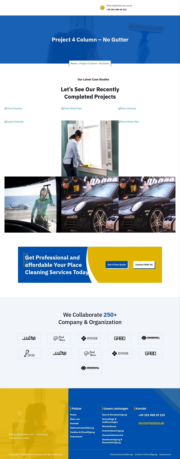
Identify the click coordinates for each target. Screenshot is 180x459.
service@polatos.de (151, 423)
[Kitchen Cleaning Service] (147, 148)
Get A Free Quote (117, 264)
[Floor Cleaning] (32, 113)
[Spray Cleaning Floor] (147, 113)
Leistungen (43, 7)
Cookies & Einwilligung (82, 432)
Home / (74, 63)
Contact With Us (144, 264)
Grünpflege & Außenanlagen (110, 420)
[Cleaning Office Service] (89, 148)
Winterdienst (109, 426)
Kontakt (58, 7)
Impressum (76, 436)
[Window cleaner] (89, 205)
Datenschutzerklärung (82, 427)
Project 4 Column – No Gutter (94, 63)
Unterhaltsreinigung (113, 430)
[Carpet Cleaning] (32, 148)
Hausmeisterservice (112, 435)
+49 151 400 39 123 (117, 9)
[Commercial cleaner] (32, 205)
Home (21, 7)
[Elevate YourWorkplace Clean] (147, 205)
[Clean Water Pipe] (89, 113)
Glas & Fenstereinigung (114, 414)
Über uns (31, 7)
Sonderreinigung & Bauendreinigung (112, 441)
